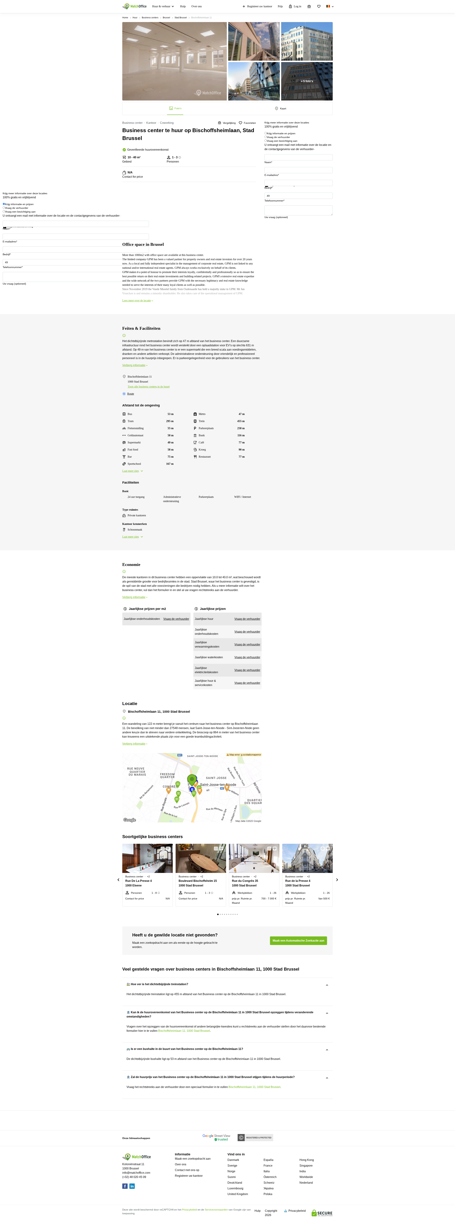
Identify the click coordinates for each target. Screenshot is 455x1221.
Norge (231, 1171)
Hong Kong (306, 1159)
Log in (297, 6)
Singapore (306, 1165)
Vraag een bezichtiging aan (282, 140)
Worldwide (306, 1176)
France (268, 1165)
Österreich (270, 1176)
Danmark (233, 1159)
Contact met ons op (187, 1170)
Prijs (280, 6)
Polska (268, 1194)
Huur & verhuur (161, 6)
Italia (267, 1171)
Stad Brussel (181, 18)
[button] (161, 848)
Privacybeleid (189, 1209)
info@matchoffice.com (136, 1172)
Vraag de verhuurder (278, 137)
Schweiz (269, 1182)
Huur (135, 18)
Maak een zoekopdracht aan (193, 1158)
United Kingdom (238, 1194)
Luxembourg (235, 1188)
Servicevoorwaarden (216, 1209)
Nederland (306, 1182)
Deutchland (235, 1182)
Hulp (183, 6)
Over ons (196, 6)
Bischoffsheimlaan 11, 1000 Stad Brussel (184, 1030)
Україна (269, 1188)
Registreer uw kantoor (259, 6)
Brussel (166, 18)
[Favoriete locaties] (319, 6)
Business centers (150, 18)
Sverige (232, 1165)
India (302, 1171)
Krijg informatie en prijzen (281, 133)
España (268, 1159)
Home (125, 18)
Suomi (232, 1176)
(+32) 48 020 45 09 (134, 1176)
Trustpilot (269, 189)
